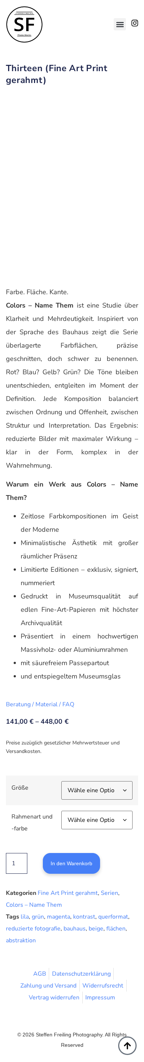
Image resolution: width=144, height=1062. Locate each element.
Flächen (116, 929)
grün (38, 917)
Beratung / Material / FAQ (40, 704)
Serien (109, 893)
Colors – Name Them (34, 905)
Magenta (58, 917)
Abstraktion (21, 940)
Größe (19, 788)
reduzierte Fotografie (33, 929)
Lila (25, 917)
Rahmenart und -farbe (31, 823)
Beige (96, 929)
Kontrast (84, 917)
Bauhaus (75, 929)
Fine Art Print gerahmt (68, 893)
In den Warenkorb (71, 863)
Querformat (113, 917)
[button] (120, 24)
